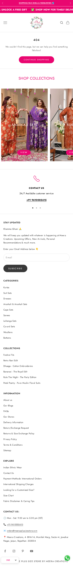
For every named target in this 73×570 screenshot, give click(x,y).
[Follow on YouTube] (31, 551)
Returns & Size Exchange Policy (18, 433)
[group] (24, 124)
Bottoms (7, 337)
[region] (36, 188)
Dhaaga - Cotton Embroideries (18, 366)
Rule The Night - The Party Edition (19, 377)
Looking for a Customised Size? (18, 490)
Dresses (7, 298)
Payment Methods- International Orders (22, 478)
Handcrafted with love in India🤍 (36, 3)
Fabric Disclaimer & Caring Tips (18, 501)
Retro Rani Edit (10, 360)
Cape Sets (8, 309)
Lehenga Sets (9, 321)
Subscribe (15, 268)
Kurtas (6, 287)
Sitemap (7, 450)
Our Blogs (8, 405)
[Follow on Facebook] (5, 551)
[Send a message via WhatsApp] (67, 558)
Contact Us (8, 473)
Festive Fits (8, 355)
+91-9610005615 (15, 524)
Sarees (6, 315)
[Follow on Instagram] (14, 551)
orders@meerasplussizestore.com (22, 530)
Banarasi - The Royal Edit (15, 371)
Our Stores (8, 416)
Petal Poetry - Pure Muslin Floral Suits (21, 383)
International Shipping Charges (18, 484)
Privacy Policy (10, 439)
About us (7, 400)
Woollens (7, 332)
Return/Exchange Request (16, 428)
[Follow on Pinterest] (22, 551)
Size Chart (8, 495)
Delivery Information (13, 422)
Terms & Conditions (12, 444)
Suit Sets (7, 293)
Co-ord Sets (9, 326)
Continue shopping (36, 59)
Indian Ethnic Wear (12, 467)
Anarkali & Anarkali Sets (15, 304)
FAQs (6, 411)
